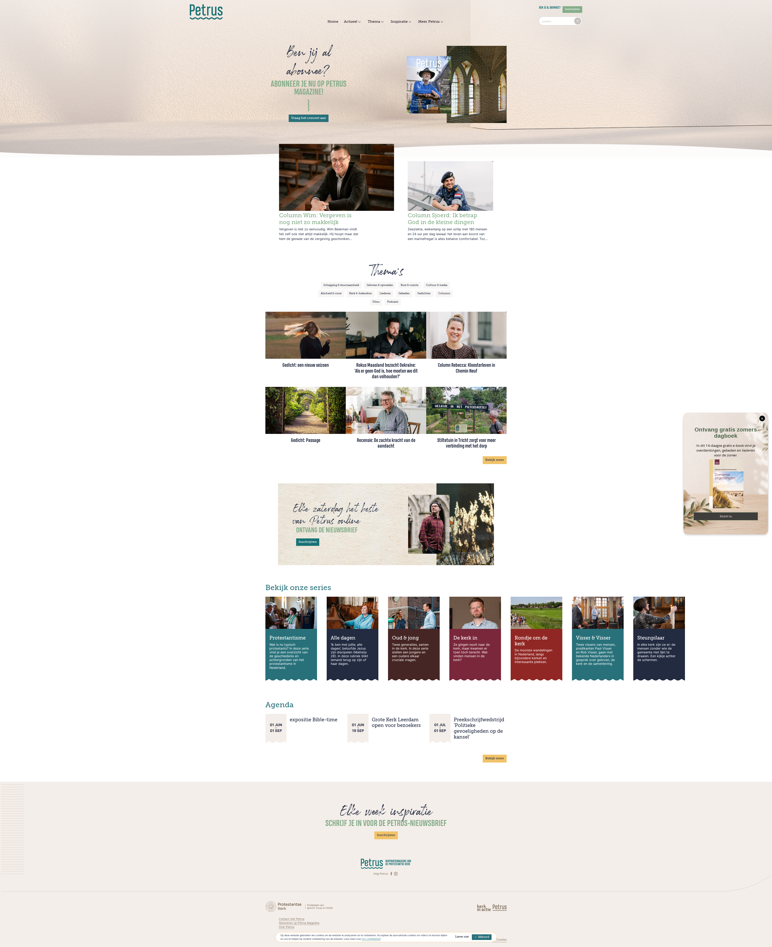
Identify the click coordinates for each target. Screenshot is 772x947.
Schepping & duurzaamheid (341, 285)
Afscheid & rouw (331, 293)
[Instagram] (395, 873)
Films (376, 302)
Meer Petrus (429, 22)
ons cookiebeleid (371, 938)
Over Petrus (286, 927)
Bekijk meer (494, 460)
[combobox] (560, 20)
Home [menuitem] (332, 22)
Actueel (350, 22)
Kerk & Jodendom (360, 293)
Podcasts (392, 302)
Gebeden (404, 293)
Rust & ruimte (409, 285)
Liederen (385, 293)
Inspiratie (399, 22)
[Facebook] (391, 873)
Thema (374, 22)
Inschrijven (572, 9)
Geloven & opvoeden (380, 285)
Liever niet (462, 937)
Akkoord (483, 937)
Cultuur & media (436, 285)
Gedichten (424, 293)
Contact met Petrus (291, 918)
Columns (444, 293)
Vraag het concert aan (308, 118)
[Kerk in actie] (484, 907)
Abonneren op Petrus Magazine (299, 922)
